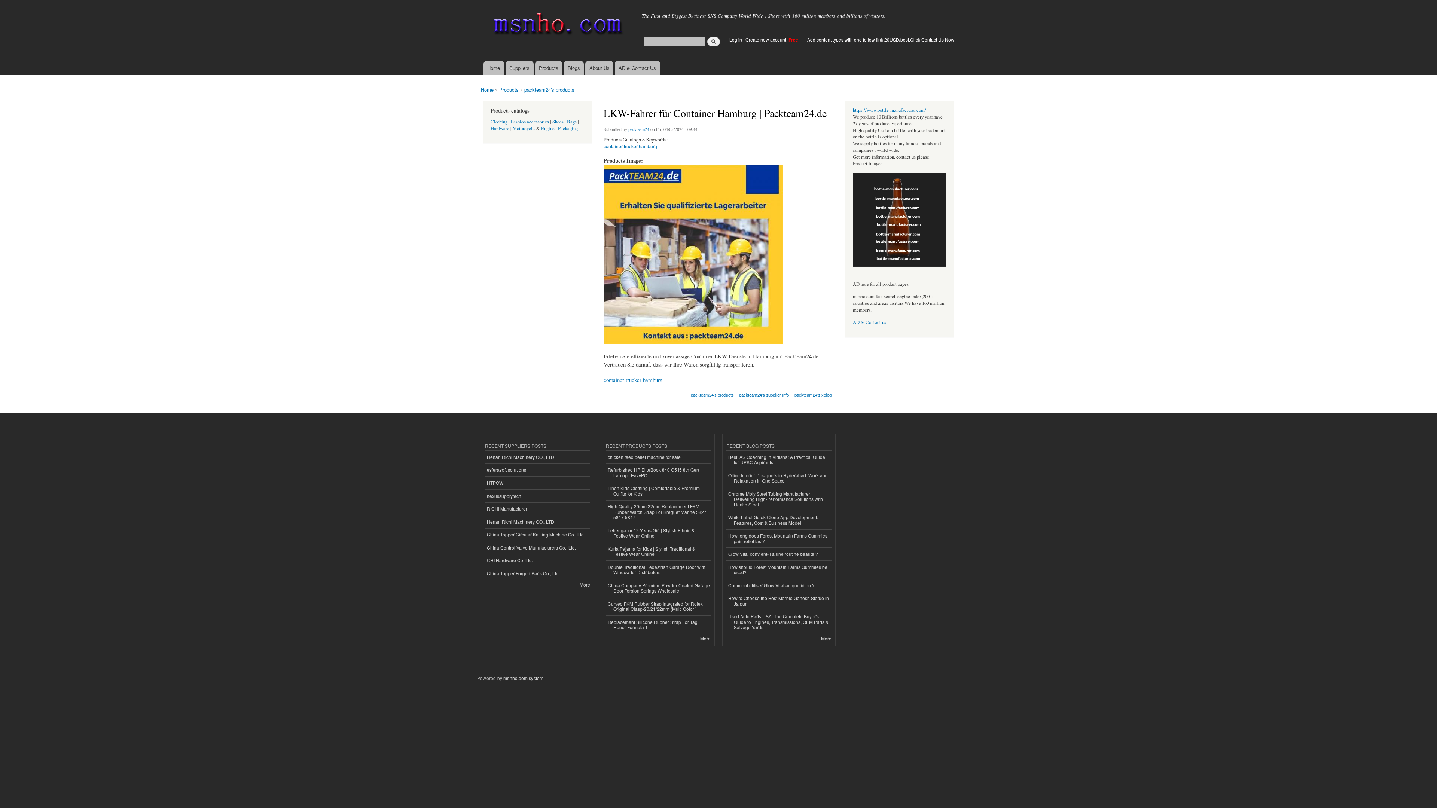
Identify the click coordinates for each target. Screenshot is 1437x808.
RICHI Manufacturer (507, 508)
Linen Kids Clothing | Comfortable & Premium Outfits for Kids (654, 490)
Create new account (766, 39)
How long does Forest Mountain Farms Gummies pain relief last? (777, 538)
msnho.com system (523, 678)
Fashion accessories (530, 122)
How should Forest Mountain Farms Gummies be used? (777, 569)
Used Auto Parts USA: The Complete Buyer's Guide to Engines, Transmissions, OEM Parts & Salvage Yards (778, 621)
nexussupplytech (504, 496)
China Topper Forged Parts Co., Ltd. (523, 573)
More (585, 584)
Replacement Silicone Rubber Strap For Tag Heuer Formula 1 (653, 624)
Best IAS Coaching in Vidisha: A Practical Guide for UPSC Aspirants (776, 459)
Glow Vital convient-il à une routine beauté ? (773, 554)
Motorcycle (524, 128)
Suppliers (519, 67)
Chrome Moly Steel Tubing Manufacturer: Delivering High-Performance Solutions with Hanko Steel (775, 499)
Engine (548, 128)
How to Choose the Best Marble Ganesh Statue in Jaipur (778, 600)
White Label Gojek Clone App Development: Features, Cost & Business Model (773, 520)
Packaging (568, 128)
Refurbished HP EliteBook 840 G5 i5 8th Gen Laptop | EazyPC (653, 472)
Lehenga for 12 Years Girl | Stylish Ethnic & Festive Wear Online (651, 533)
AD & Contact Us (637, 67)
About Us (599, 67)
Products (548, 67)
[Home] (556, 25)
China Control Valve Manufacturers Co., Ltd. (531, 547)
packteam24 (638, 129)
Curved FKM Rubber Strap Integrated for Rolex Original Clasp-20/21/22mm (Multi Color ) (655, 606)
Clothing (499, 122)
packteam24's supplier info (764, 395)
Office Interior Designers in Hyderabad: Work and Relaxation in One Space (778, 478)
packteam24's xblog (813, 395)
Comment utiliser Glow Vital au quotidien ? (771, 585)
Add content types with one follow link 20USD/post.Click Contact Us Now (880, 39)
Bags (572, 122)
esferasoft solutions (506, 469)
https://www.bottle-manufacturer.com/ (889, 110)
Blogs (574, 67)
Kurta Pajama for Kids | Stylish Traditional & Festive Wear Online (651, 551)
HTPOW (495, 483)
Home (493, 67)
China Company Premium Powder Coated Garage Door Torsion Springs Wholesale (659, 588)
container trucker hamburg (630, 146)
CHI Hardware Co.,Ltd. (510, 560)
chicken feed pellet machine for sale (644, 457)
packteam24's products (549, 89)
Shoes (558, 122)
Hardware (500, 128)
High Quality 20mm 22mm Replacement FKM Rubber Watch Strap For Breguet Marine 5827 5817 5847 (657, 511)
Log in (735, 39)
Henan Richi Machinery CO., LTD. (521, 457)
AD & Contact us (869, 322)
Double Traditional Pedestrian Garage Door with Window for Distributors (656, 569)
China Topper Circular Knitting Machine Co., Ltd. (536, 534)
